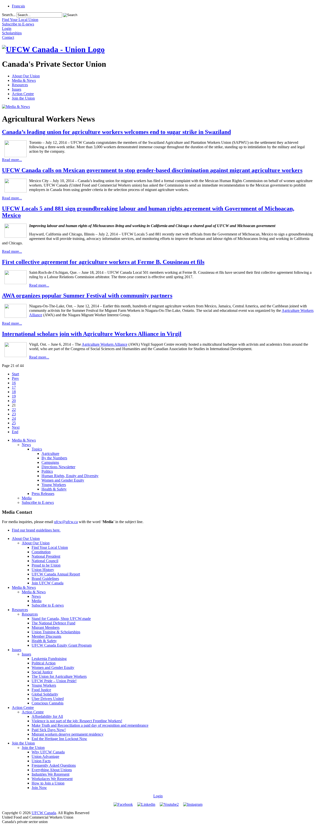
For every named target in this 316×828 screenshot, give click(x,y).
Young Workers (53, 485)
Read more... (12, 160)
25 (14, 423)
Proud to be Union (46, 565)
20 (14, 401)
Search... (9, 15)
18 (14, 392)
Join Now (39, 788)
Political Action (44, 663)
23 (14, 414)
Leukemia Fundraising (49, 659)
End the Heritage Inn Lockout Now (59, 739)
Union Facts (41, 761)
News (26, 445)
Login (158, 796)
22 (14, 409)
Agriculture (50, 453)
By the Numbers (54, 458)
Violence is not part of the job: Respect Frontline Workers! (77, 721)
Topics (37, 449)
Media (27, 498)
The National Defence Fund (53, 623)
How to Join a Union (48, 783)
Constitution (41, 552)
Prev (15, 378)
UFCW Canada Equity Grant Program (62, 645)
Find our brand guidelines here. (36, 530)
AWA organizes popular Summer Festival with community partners (87, 295)
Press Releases (43, 493)
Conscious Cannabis (47, 703)
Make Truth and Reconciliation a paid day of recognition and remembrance (90, 725)
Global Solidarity (45, 694)
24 (14, 418)
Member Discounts (46, 636)
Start (15, 374)
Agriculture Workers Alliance (104, 344)
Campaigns (50, 462)
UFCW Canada (44, 813)
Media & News (24, 80)
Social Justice (42, 672)
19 (14, 396)
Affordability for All (47, 716)
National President (46, 556)
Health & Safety (54, 489)
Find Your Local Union (50, 547)
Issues (16, 89)
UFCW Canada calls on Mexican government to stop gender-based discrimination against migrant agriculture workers (152, 170)
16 (14, 383)
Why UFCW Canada (48, 752)
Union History (43, 570)
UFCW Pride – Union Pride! (54, 681)
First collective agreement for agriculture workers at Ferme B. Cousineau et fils (103, 262)
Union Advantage (45, 756)
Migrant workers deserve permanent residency (67, 734)
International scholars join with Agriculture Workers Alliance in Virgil (91, 334)
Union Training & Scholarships (56, 632)
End (15, 432)
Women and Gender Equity (62, 480)
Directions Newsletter (58, 467)
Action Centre (23, 94)
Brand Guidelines (45, 578)
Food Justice (41, 690)
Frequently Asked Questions (54, 765)
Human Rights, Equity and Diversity (70, 476)
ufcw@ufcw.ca (66, 522)
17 (14, 387)
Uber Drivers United (48, 699)
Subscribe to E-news (38, 502)
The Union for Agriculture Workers (59, 676)
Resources (20, 85)
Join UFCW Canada (47, 583)
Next (16, 427)
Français (18, 6)
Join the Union (23, 98)
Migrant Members (45, 627)
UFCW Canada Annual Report (56, 574)
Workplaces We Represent (52, 779)
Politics (47, 471)
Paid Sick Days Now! (49, 730)
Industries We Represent (50, 774)
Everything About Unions (52, 770)
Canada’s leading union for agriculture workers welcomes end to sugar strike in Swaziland (116, 132)
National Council (45, 561)
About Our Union (26, 76)
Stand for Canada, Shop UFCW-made (61, 618)
